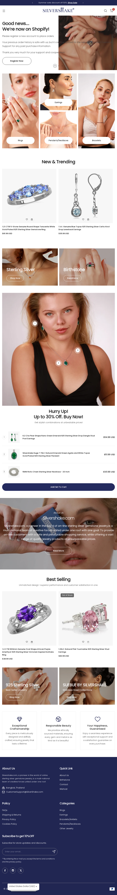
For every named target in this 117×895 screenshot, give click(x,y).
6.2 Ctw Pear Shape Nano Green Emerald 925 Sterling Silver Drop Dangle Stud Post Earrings (59, 437)
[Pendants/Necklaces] (58, 130)
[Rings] (20, 111)
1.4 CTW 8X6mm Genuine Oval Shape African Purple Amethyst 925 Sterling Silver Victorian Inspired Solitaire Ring (28, 652)
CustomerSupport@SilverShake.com (24, 791)
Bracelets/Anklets (68, 819)
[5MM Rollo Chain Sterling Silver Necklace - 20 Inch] (14, 472)
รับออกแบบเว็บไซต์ (63, 833)
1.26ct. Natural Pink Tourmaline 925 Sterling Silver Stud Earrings (83, 650)
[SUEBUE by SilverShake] (87, 686)
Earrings (64, 814)
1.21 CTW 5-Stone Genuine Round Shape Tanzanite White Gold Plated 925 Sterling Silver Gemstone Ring (28, 228)
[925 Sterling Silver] (30, 686)
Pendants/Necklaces (70, 823)
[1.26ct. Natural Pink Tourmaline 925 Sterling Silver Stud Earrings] (85, 618)
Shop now (15, 278)
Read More (58, 550)
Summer (43, 2)
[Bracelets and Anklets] (96, 111)
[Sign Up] (54, 851)
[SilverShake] (58, 11)
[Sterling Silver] (30, 267)
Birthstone (65, 779)
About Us (64, 775)
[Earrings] (58, 92)
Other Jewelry (66, 828)
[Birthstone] (87, 267)
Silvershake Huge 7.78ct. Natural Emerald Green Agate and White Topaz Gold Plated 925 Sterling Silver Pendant (56, 454)
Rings (62, 810)
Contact (64, 784)
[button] (32, 2)
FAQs (4, 810)
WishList (63, 789)
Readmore (72, 278)
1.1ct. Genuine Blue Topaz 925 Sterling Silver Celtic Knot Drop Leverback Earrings (84, 228)
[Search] (105, 11)
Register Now (16, 60)
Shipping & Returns (11, 814)
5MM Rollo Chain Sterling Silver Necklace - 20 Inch (46, 471)
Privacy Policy (9, 819)
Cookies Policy (9, 823)
